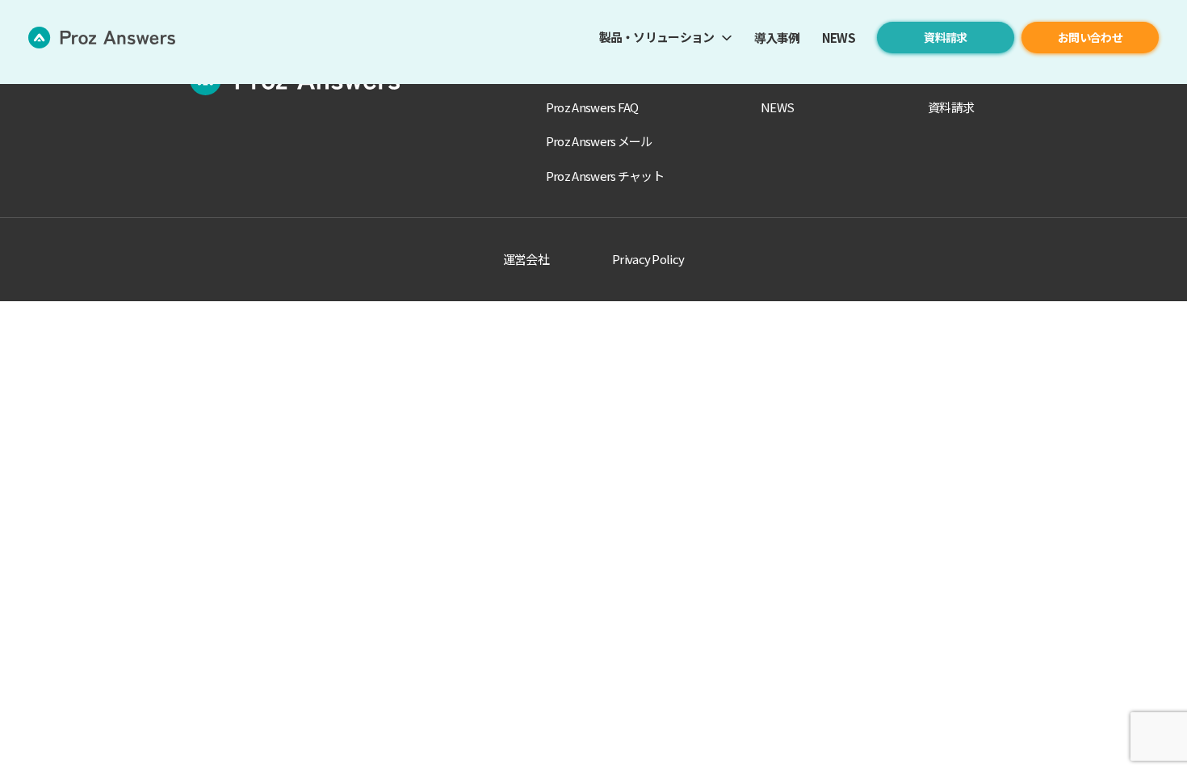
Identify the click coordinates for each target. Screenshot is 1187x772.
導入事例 (777, 37)
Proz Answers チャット (605, 175)
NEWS (838, 37)
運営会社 (526, 258)
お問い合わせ (1090, 37)
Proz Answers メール (599, 140)
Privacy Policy (648, 258)
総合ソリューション (598, 72)
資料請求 (945, 37)
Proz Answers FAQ (592, 107)
